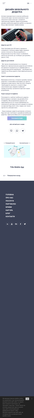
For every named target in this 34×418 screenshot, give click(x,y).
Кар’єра (9, 210)
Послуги (10, 201)
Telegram (23, 131)
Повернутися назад (13, 175)
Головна (10, 194)
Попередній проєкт (10, 143)
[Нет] (32, 399)
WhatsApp (17, 131)
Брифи (9, 207)
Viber (11, 131)
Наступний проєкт (24, 143)
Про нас (9, 198)
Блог (8, 213)
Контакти (10, 216)
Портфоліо (11, 204)
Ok (27, 399)
